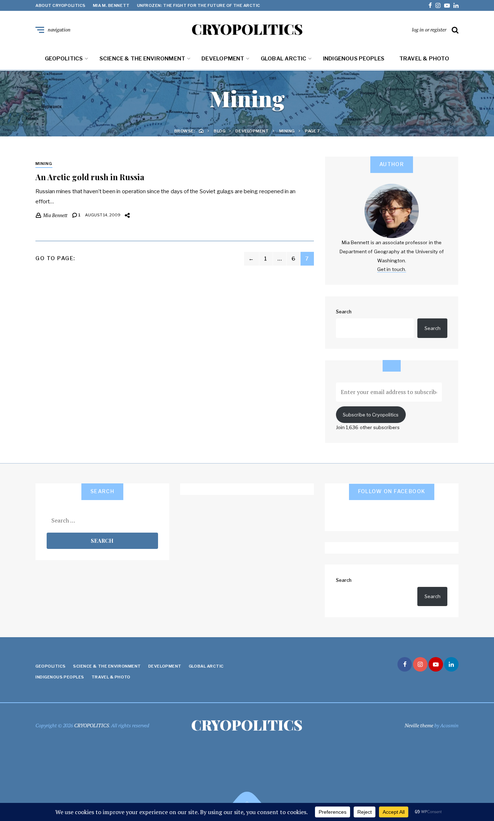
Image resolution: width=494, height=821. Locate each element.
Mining (43, 163)
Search (344, 311)
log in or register (429, 29)
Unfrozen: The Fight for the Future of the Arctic (198, 5)
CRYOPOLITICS (247, 29)
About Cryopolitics (60, 5)
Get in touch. (391, 269)
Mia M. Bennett (111, 5)
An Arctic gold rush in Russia (89, 177)
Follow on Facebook (392, 491)
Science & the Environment (142, 58)
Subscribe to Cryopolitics (371, 415)
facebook (430, 5)
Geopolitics (64, 58)
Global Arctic (284, 58)
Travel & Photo (424, 58)
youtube (447, 5)
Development (222, 58)
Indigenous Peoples (354, 58)
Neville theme (419, 725)
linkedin (456, 5)
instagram (437, 5)
